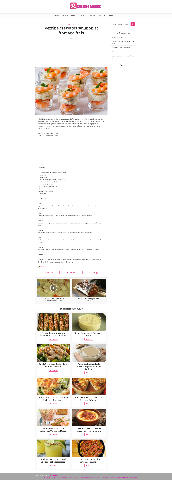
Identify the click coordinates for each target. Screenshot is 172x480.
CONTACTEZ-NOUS (79, 477)
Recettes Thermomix (69, 16)
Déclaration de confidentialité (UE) (119, 477)
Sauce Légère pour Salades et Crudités (89, 334)
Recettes (71, 24)
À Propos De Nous (90, 477)
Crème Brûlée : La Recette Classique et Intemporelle (89, 429)
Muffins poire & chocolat (119, 37)
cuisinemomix (53, 475)
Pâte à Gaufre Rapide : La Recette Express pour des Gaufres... (89, 366)
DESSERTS (103, 16)
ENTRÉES (83, 16)
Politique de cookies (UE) (102, 477)
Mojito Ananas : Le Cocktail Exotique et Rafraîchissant (53, 460)
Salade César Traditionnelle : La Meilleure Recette (54, 365)
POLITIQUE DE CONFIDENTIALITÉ (52, 477)
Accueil (56, 16)
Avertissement (133, 477)
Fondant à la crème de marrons (121, 47)
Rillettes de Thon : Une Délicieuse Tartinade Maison (53, 429)
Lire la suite (53, 339)
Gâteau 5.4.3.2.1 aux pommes (120, 52)
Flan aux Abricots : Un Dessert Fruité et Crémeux (89, 398)
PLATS (111, 16)
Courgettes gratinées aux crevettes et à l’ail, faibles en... (54, 334)
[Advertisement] (71, 51)
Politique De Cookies (67, 477)
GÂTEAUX (92, 16)
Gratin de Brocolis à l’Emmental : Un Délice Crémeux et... (54, 398)
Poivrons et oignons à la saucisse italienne (89, 460)
